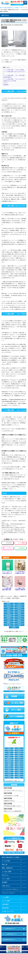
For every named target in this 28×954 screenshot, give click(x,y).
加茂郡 (18, 775)
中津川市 (19, 608)
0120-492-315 (13, 923)
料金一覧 (4, 864)
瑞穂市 (19, 620)
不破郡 (18, 771)
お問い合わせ (6, 886)
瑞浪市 (19, 610)
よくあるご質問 (6, 871)
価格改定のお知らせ (9, 800)
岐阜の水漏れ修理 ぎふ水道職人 (11, 857)
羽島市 (8, 613)
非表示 (8, 67)
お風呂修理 (5, 904)
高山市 (8, 606)
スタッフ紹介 (6, 878)
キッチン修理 (6, 901)
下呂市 (19, 625)
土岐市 (19, 615)
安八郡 (9, 773)
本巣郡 (9, 775)
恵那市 (19, 613)
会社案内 (4, 882)
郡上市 (8, 625)
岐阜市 (8, 603)
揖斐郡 (18, 773)
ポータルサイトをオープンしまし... (13, 790)
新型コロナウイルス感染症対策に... (13, 811)
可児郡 (9, 777)
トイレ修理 (5, 897)
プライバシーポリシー (8, 893)
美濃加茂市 (9, 615)
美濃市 (8, 610)
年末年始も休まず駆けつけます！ (13, 806)
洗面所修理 (5, 908)
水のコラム (23, 7)
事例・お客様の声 (7, 868)
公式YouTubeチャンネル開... (11, 795)
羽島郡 (18, 769)
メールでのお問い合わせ (17, 4)
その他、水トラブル (8, 911)
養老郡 (9, 771)
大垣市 (19, 603)
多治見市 (19, 606)
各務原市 (8, 618)
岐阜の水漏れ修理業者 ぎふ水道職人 (9, 7)
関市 (9, 608)
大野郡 (18, 777)
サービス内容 (6, 861)
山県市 (8, 620)
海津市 (14, 627)
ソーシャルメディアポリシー (10, 889)
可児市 (19, 618)
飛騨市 (8, 622)
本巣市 (19, 622)
